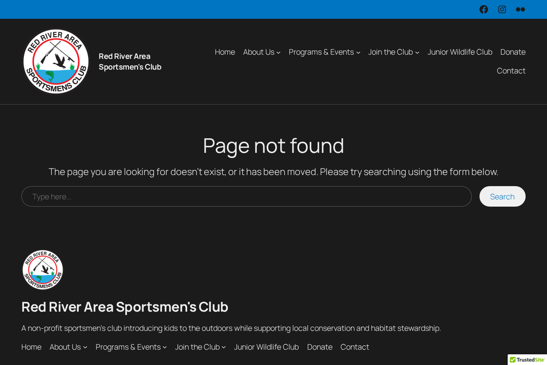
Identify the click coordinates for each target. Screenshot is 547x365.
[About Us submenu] (278, 52)
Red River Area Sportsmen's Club (130, 61)
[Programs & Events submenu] (358, 52)
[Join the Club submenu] (417, 52)
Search (502, 196)
